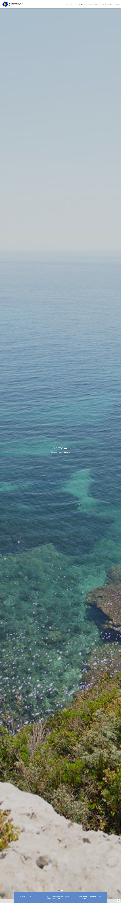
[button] (58, 890)
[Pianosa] (12, 4)
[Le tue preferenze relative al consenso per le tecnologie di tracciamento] (118, 900)
